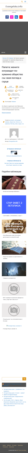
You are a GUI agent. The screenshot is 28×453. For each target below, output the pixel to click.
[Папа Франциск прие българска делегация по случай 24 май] (14, 226)
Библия (9, 445)
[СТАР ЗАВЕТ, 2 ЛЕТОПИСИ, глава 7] (14, 204)
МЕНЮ (3, 52)
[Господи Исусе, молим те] (14, 326)
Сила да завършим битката (14, 156)
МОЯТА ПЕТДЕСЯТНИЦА (10, 394)
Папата (18, 122)
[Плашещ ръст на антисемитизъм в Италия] (14, 310)
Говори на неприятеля (9, 278)
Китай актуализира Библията (11, 191)
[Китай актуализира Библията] (14, 182)
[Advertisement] (14, 36)
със (23, 123)
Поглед (12, 123)
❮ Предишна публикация (14, 149)
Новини (11, 58)
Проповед (20, 445)
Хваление (11, 446)
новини (7, 122)
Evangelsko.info (14, 6)
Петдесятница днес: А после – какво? (14, 393)
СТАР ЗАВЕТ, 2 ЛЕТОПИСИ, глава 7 (12, 215)
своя (16, 123)
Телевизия (5, 446)
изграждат (18, 120)
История (14, 445)
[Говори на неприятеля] (14, 269)
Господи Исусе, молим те (10, 328)
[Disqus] (14, 353)
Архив (4, 445)
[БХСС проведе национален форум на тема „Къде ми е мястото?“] (14, 289)
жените (12, 120)
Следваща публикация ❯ (14, 160)
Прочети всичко (6, 112)
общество (12, 122)
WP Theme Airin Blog (21, 450)
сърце (19, 123)
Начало (5, 58)
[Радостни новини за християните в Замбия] (14, 248)
